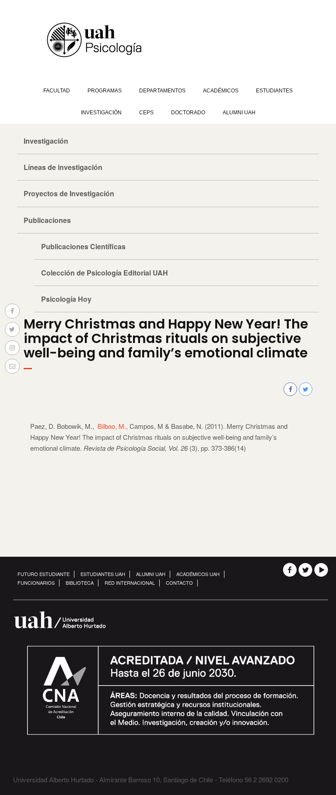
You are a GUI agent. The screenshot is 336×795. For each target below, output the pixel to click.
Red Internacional (130, 582)
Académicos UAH (198, 573)
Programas (105, 91)
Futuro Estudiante (44, 573)
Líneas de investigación (63, 167)
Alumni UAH (239, 113)
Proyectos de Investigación (69, 193)
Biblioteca (80, 582)
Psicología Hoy (66, 299)
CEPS (146, 113)
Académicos (220, 91)
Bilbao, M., (113, 426)
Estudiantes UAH (102, 573)
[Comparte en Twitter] (12, 329)
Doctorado (188, 113)
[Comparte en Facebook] (12, 311)
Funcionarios (36, 582)
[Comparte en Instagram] (12, 347)
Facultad (56, 91)
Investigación (101, 113)
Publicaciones (47, 220)
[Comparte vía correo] (12, 366)
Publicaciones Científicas (83, 246)
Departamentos (162, 91)
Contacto (179, 582)
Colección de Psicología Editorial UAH (104, 273)
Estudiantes (274, 91)
